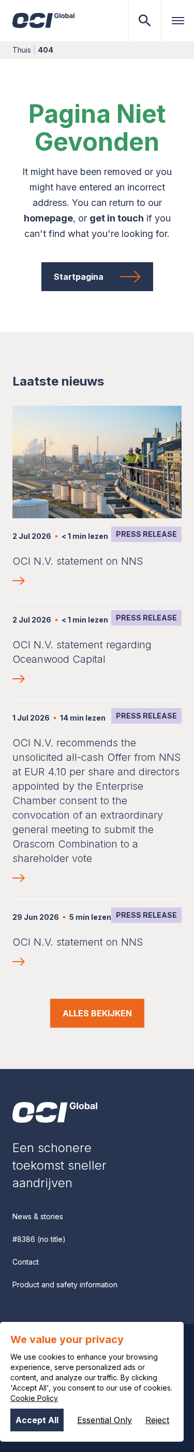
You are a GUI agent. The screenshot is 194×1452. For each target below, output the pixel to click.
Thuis (21, 49)
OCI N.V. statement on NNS (77, 561)
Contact (25, 1261)
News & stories (37, 1216)
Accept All (37, 1420)
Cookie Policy (34, 1398)
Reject (157, 1420)
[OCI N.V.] (54, 1112)
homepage (48, 218)
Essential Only (104, 1420)
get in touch (116, 218)
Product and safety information (64, 1284)
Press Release (146, 534)
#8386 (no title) (39, 1239)
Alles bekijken (97, 1013)
